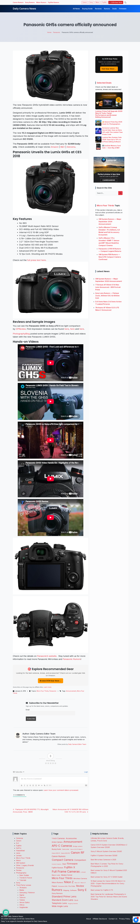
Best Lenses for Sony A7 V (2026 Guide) (106, 877)
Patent (54, 886)
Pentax (19, 870)
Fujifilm (104, 2)
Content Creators (56, 864)
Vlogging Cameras (73, 903)
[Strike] (30, 785)
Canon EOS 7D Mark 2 (76, 849)
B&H (62, 147)
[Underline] (27, 785)
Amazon (55, 147)
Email (27, 710)
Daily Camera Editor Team (77, 744)
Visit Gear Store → (109, 69)
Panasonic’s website (46, 656)
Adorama (71, 147)
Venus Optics (24, 902)
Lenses (19, 855)
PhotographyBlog (21, 333)
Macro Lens (56, 875)
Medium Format (66, 875)
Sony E (82, 889)
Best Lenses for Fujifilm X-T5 (102, 890)
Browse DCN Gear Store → (50, 681)
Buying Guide (87, 9)
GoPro (18, 848)
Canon (84, 2)
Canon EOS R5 (65, 853)
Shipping (66, 890)
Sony (91, 2)
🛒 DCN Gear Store (115, 2)
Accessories (71, 838)
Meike (21, 890)
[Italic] (24, 785)
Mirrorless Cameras (80, 878)
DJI (17, 843)
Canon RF (77, 852)
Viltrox (21, 905)
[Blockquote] (38, 785)
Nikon (97, 2)
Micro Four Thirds (43, 691)
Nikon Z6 (77, 882)
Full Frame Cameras (66, 871)
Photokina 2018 (62, 886)
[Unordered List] (36, 785)
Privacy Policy (124, 919)
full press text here (36, 260)
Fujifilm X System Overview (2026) (104, 855)
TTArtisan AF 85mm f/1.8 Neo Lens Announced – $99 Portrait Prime (108, 287)
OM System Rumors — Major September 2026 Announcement (110, 221)
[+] (50, 785)
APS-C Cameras (62, 845)
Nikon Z (69, 882)
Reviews (98, 9)
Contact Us (113, 919)
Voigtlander (23, 907)
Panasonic (52, 691)
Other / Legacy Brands (25, 865)
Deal (64, 864)
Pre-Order (71, 886)
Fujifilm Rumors (53, 2)
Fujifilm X (69, 867)
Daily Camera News (24, 8)
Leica (18, 853)
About (88, 919)
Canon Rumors (18, 2)
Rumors (107, 9)
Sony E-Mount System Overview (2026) (106, 851)
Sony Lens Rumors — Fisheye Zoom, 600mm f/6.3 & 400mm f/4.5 (107, 295)
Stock (76, 900)
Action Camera (57, 842)
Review (80, 886)
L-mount (83, 872)
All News (76, 9)
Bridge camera (77, 846)
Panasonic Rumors (72, 659)
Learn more (47, 687)
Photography (21, 873)
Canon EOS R (56, 853)
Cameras (19, 838)
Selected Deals (104, 83)
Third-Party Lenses (23, 885)
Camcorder (65, 849)
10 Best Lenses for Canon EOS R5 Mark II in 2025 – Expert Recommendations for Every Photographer (108, 883)
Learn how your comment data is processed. (61, 790)
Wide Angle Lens (60, 906)
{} (47, 785)
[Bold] (21, 785)
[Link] (44, 785)
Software (73, 890)
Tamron (22, 897)
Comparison (80, 860)
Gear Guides (24, 875)
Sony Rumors (30, 2)
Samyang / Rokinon (27, 892)
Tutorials (22, 880)
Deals (114, 9)
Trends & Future (25, 878)
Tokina (22, 900)
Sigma (21, 895)
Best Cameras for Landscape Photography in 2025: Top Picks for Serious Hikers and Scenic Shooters (109, 896)
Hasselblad (20, 851)
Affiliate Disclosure (100, 919)
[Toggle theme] (125, 2)
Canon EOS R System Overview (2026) (106, 845)
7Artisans (23, 888)
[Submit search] (120, 193)
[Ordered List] (33, 785)
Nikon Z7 (83, 882)
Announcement (71, 691)
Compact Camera (62, 859)
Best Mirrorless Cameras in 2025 (104, 860)
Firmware (122, 9)
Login (86, 772)
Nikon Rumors (41, 2)
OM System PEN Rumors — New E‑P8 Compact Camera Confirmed (110, 256)
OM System (20, 863)
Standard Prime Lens (64, 896)
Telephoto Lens (59, 903)
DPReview (21, 329)
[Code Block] (41, 785)
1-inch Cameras (58, 838)
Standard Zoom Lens (62, 900)
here (66, 329)
